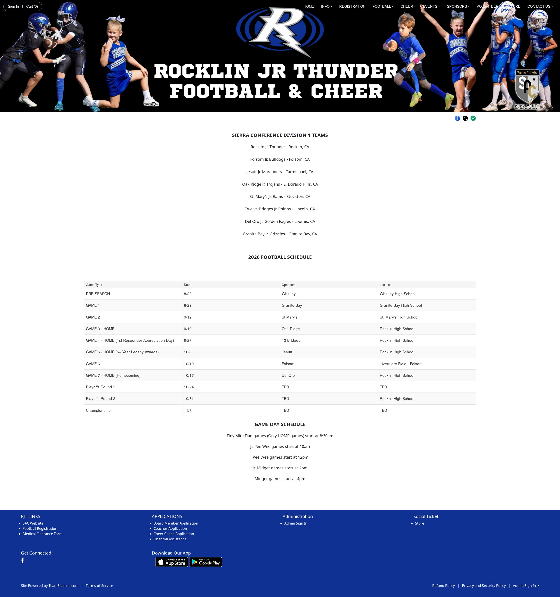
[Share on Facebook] (458, 118)
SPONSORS (457, 6)
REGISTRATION (352, 6)
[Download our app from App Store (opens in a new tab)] (171, 561)
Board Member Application (176, 523)
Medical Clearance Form (43, 533)
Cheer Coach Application (174, 533)
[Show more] (473, 118)
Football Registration (40, 528)
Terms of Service (99, 585)
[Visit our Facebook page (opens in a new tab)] (23, 560)
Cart (32, 6)
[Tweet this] (466, 118)
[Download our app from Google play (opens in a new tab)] (205, 561)
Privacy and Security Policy (484, 585)
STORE (514, 6)
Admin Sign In (295, 523)
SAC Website (33, 523)
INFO (325, 6)
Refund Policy (443, 585)
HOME (309, 6)
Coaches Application (170, 528)
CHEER (407, 6)
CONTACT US (538, 6)
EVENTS (430, 6)
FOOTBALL (382, 6)
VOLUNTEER (488, 6)
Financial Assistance (170, 539)
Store (419, 523)
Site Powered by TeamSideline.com (50, 585)
